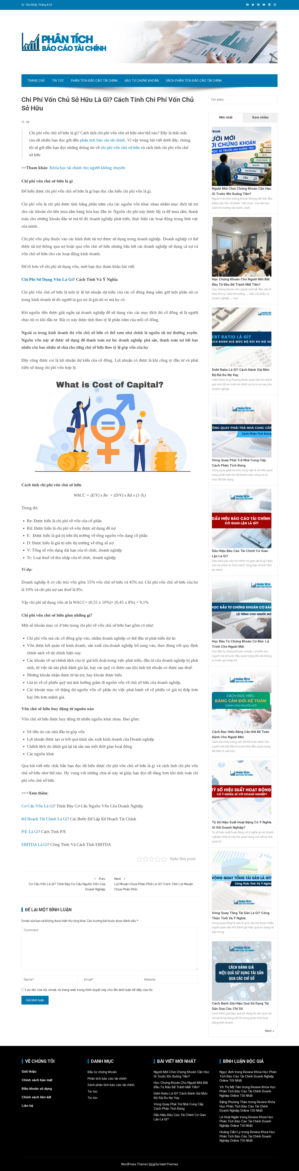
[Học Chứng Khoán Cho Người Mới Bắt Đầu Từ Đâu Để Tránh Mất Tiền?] (241, 247)
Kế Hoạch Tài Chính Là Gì (44, 819)
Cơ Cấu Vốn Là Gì (37, 806)
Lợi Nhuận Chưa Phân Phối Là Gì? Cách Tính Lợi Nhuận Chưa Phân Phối (153, 884)
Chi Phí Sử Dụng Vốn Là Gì (47, 279)
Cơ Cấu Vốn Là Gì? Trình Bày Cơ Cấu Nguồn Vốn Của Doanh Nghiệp (67, 884)
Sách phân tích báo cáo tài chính (194, 80)
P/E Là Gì (29, 831)
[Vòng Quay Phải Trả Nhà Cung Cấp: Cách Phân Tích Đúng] (241, 428)
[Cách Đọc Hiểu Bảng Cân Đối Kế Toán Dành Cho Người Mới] (241, 699)
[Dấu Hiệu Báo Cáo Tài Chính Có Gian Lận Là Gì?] (241, 518)
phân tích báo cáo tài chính (102, 140)
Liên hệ (27, 1106)
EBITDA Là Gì (34, 844)
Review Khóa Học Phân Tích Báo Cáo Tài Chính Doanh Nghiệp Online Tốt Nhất (248, 1076)
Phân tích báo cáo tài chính (94, 80)
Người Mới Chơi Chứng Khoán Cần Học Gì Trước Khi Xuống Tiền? (181, 1074)
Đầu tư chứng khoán (142, 80)
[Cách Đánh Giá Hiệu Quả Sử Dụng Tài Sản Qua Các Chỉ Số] (241, 971)
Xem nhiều (260, 117)
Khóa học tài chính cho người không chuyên (87, 167)
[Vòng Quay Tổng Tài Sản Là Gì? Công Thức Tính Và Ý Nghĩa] (241, 880)
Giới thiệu (29, 1072)
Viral (152, 1164)
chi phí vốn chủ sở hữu (120, 147)
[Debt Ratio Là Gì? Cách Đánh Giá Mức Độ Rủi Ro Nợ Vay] (241, 337)
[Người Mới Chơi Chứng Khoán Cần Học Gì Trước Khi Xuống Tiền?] (241, 156)
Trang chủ (36, 80)
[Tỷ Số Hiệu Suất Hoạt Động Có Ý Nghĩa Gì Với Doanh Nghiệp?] (241, 790)
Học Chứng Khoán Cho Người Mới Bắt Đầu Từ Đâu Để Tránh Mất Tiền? (181, 1085)
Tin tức (58, 80)
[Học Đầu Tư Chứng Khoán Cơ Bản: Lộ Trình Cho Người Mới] (241, 609)
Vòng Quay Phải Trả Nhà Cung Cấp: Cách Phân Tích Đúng (179, 1106)
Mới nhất (225, 117)
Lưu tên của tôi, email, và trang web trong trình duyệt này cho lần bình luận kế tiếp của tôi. (89, 990)
